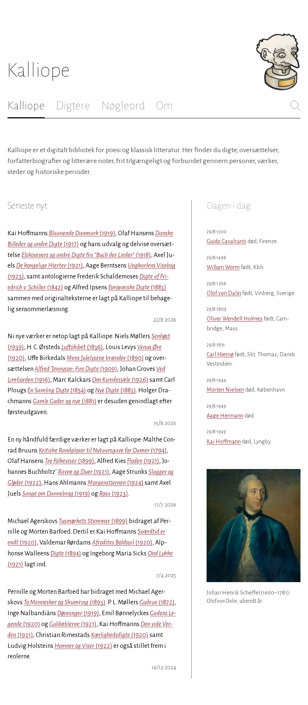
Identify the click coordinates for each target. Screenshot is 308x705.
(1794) (103, 450)
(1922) (83, 646)
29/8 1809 (216, 309)
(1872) (157, 602)
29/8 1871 (216, 345)
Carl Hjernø (220, 354)
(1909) (76, 369)
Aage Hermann (225, 416)
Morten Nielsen (225, 390)
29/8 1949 (216, 406)
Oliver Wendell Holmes (235, 319)
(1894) (65, 553)
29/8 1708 (216, 283)
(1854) (56, 390)
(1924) (115, 483)
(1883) (137, 287)
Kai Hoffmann (224, 442)
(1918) (86, 255)
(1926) (120, 380)
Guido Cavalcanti (226, 241)
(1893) (65, 602)
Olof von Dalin (224, 293)
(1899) (69, 461)
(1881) (65, 401)
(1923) (113, 493)
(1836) (82, 347)
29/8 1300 (216, 231)
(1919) (82, 233)
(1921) (49, 265)
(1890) (105, 358)
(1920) (122, 542)
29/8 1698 (216, 257)
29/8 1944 (216, 380)
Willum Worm (223, 267)
